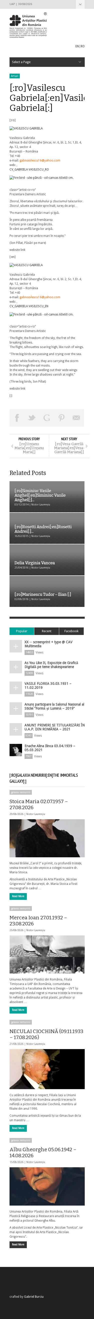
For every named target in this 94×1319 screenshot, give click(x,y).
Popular (21, 631)
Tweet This (31, 418)
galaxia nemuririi (20, 792)
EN (77, 46)
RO (83, 46)
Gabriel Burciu (34, 1296)
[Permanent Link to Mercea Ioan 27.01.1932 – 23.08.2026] (47, 954)
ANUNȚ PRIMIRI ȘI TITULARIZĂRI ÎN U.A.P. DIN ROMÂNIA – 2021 (55, 727)
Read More (18, 896)
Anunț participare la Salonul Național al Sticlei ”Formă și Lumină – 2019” (54, 706)
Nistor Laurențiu (35, 814)
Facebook (71, 631)
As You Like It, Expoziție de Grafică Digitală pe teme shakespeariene (51, 665)
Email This (76, 418)
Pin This (61, 418)
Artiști (14, 76)
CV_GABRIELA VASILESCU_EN (29, 306)
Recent (46, 631)
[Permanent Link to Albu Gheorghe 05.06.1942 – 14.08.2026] (47, 1186)
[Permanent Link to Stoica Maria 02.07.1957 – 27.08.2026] (47, 838)
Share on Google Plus (46, 418)
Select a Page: (80, 4)
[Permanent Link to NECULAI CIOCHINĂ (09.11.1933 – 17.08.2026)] (47, 1069)
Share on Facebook (17, 418)
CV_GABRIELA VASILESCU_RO (29, 169)
